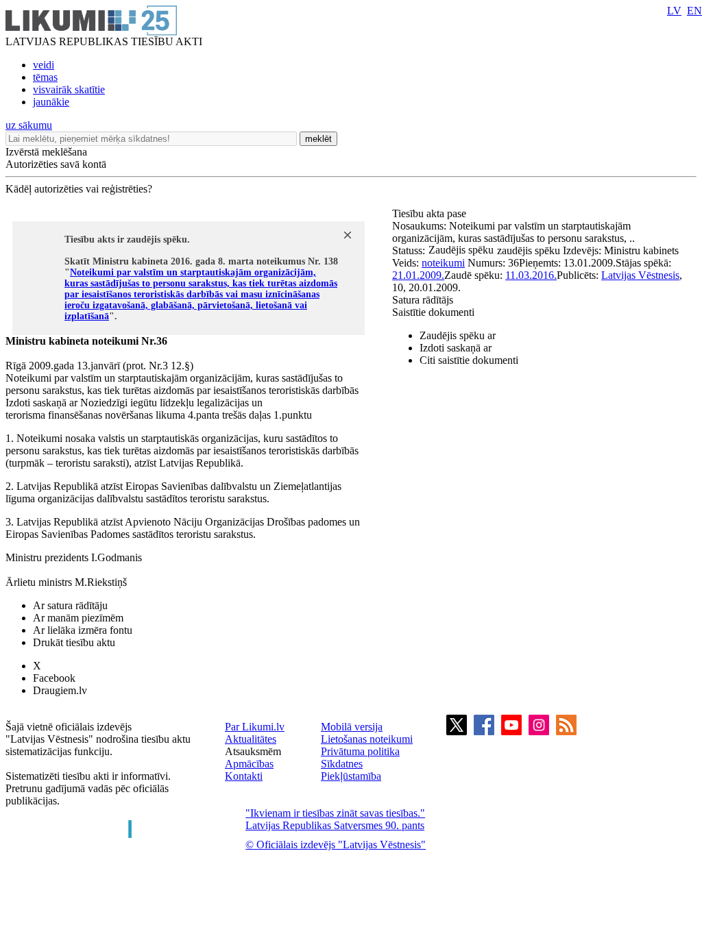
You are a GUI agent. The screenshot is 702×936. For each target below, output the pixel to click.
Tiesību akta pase (430, 213)
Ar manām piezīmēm (78, 618)
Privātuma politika (360, 751)
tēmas (45, 77)
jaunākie (51, 102)
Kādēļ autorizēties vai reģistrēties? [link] (78, 189)
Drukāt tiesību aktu (74, 642)
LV (674, 10)
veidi (43, 65)
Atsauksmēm (253, 751)
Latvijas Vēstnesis (640, 275)
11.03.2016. (531, 275)
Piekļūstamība (351, 776)
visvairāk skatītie (69, 89)
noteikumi (443, 263)
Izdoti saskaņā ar (456, 348)
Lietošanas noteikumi (367, 739)
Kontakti (244, 776)
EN (694, 10)
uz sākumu (28, 125)
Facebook (54, 678)
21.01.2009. (418, 275)
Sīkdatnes (342, 763)
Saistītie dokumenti (433, 312)
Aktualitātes (250, 739)
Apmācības (249, 763)
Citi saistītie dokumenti (469, 360)
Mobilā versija (352, 726)
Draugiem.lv (60, 690)
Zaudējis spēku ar (458, 335)
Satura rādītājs (422, 300)
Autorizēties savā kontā (55, 164)
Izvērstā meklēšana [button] (46, 152)
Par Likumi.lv (255, 726)
